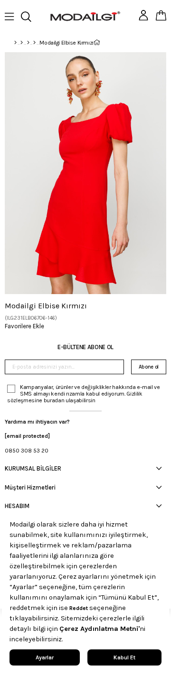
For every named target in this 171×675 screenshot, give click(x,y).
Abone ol (149, 367)
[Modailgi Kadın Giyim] (28, 42)
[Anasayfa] (15, 42)
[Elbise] (34, 42)
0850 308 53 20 (26, 450)
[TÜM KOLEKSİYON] (21, 42)
